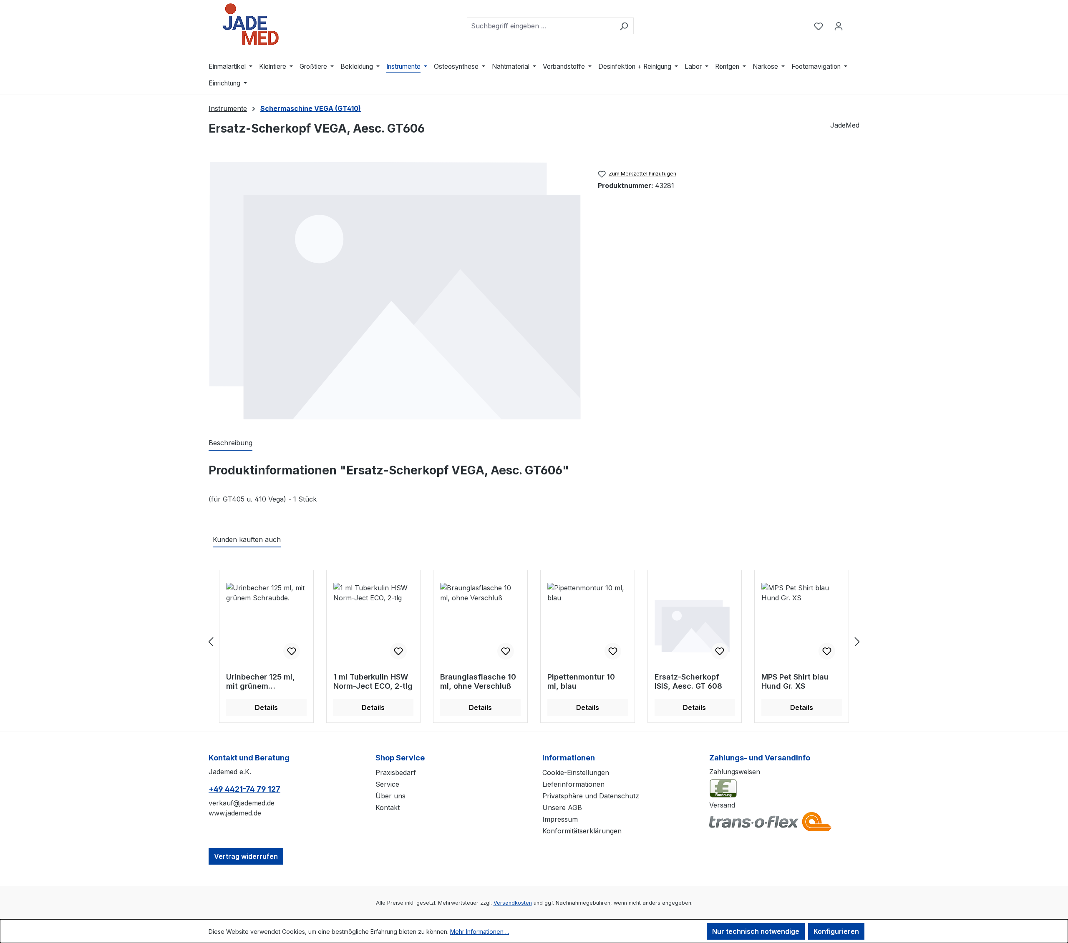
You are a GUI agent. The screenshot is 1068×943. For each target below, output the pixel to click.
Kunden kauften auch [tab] (247, 539)
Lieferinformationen (573, 784)
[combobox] (541, 26)
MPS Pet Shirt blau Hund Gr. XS (795, 681)
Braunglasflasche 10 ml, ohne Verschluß (478, 681)
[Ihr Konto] (839, 26)
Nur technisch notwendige (755, 931)
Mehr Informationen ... (479, 931)
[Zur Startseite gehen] (250, 24)
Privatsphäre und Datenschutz (590, 796)
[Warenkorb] (854, 23)
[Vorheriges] (210, 641)
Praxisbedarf (395, 772)
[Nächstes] (857, 641)
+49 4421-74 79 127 (244, 789)
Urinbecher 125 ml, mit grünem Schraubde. (260, 681)
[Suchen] (624, 26)
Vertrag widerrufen (246, 856)
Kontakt (387, 807)
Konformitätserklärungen (582, 831)
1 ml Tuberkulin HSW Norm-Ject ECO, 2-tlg (373, 681)
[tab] (230, 443)
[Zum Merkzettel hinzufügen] (291, 651)
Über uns (390, 796)
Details (266, 707)
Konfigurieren (836, 931)
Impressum (560, 819)
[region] (394, 290)
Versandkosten (513, 903)
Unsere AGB (562, 807)
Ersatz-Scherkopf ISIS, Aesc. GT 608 (688, 681)
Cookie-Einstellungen (575, 772)
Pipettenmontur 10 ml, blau (581, 681)
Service (387, 784)
